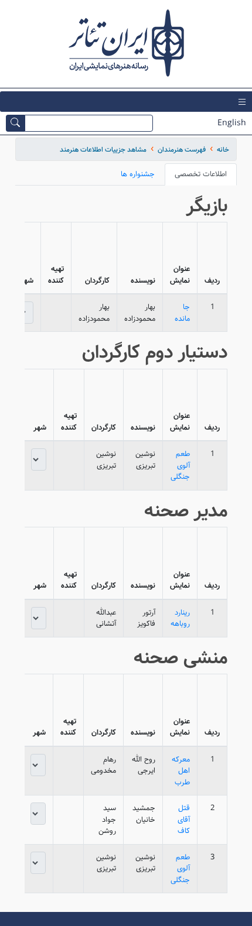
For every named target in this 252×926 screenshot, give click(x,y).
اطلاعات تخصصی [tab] (201, 174)
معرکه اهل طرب (181, 770)
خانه (223, 149)
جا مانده (182, 313)
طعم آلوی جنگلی (180, 465)
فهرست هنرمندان (182, 149)
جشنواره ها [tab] (138, 174)
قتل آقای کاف (184, 819)
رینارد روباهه (180, 618)
